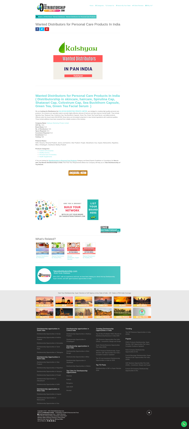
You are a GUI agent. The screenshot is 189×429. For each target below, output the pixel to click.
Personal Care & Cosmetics (48, 154)
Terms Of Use (41, 416)
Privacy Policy (49, 416)
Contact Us (110, 5)
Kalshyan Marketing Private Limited (58, 123)
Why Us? (52, 419)
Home (91, 5)
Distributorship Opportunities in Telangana (50, 352)
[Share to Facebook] (37, 29)
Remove (54, 417)
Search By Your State (124, 5)
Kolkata (68, 379)
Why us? (150, 5)
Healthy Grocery (44, 152)
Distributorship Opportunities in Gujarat (49, 394)
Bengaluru (69, 383)
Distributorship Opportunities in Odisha (78, 366)
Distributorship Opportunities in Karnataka (50, 343)
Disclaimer (57, 416)
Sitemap (39, 417)
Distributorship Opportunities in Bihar (77, 357)
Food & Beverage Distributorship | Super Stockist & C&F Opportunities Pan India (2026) (138, 357)
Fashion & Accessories (46, 150)
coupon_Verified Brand (45, 16)
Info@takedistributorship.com (47, 414)
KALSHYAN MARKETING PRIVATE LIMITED (73, 111)
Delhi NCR (69, 387)
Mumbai (68, 390)
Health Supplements (45, 156)
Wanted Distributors (59, 16)
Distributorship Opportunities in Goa (48, 403)
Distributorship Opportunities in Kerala (49, 334)
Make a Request (47, 417)
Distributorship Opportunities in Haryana (49, 371)
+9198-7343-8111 (61, 414)
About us (39, 419)
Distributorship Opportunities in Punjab (49, 375)
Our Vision (46, 419)
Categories (100, 5)
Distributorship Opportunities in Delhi (48, 384)
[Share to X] (42, 29)
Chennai (69, 376)
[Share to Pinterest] (47, 29)
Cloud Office (59, 419)
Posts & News (61, 417)
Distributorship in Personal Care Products (63, 160)
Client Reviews (138, 5)
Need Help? (63, 416)
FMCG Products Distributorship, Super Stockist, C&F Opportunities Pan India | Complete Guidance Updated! (108, 352)
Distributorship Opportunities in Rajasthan (50, 368)
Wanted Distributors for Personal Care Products (80, 16)
